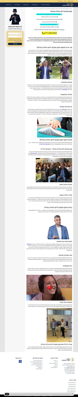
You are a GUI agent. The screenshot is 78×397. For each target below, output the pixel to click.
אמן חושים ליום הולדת (45, 4)
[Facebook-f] (20, 361)
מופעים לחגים (17, 4)
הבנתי (7, 394)
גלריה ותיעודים (8, 4)
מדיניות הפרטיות (18, 41)
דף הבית (70, 8)
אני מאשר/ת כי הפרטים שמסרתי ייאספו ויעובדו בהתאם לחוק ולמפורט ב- (15, 40)
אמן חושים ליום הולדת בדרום (49, 8)
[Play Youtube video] (49, 288)
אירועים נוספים (35, 4)
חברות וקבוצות (26, 4)
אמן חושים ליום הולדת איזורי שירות (62, 8)
